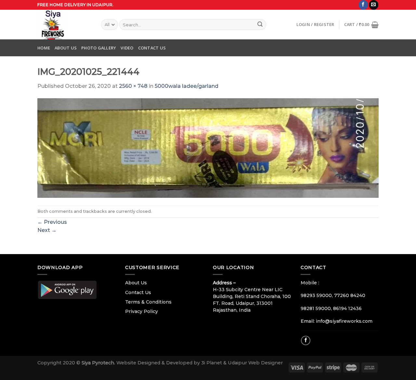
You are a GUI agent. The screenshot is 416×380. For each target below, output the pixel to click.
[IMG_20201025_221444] (208, 147)
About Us (66, 48)
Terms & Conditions (148, 302)
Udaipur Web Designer (255, 363)
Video (127, 48)
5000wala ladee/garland (186, 86)
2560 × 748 (133, 86)
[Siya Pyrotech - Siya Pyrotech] (64, 24)
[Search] (260, 24)
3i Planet (212, 363)
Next (47, 230)
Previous (52, 222)
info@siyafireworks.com (344, 321)
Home (43, 48)
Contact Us (152, 48)
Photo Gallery (98, 48)
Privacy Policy (141, 311)
